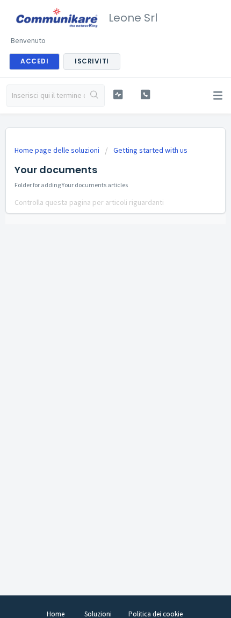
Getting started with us (150, 150)
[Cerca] (94, 95)
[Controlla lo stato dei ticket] (118, 94)
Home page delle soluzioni (58, 150)
